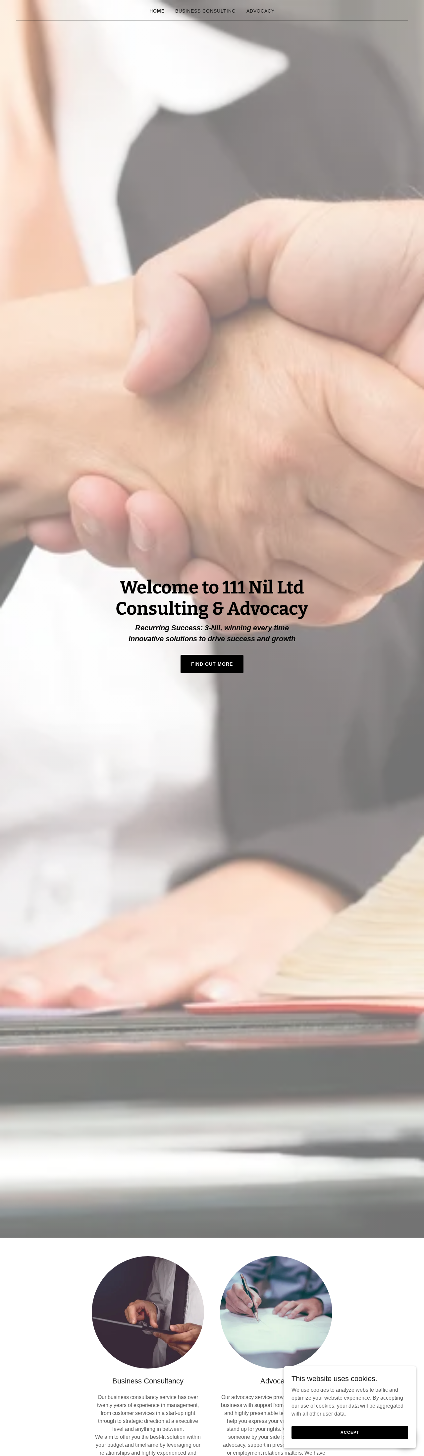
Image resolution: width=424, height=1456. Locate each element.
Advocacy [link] (260, 11)
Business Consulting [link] (205, 11)
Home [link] (157, 11)
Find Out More (212, 664)
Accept (350, 1432)
